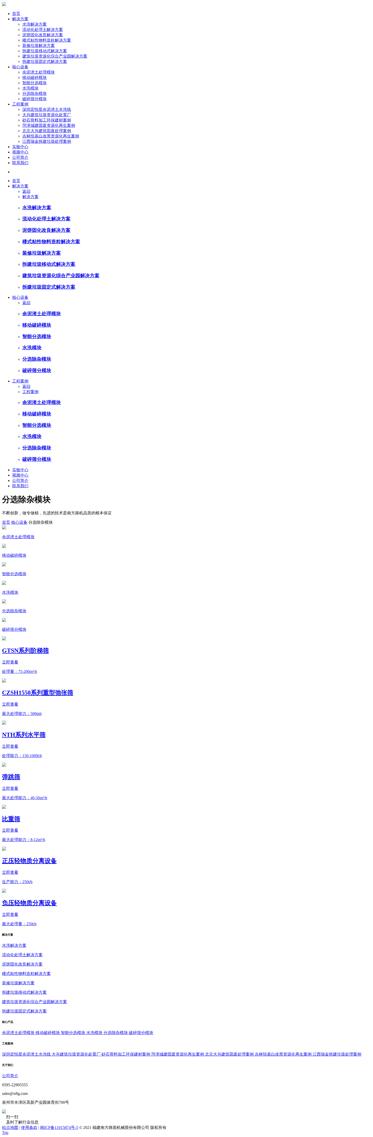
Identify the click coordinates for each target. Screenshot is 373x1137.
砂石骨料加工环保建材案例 (46, 120)
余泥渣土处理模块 (38, 72)
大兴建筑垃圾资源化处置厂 (46, 115)
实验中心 (20, 147)
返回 (26, 191)
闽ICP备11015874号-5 (59, 1127)
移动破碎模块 (34, 77)
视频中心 (20, 152)
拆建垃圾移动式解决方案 (44, 51)
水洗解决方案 (34, 24)
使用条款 (29, 1127)
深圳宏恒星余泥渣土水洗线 (46, 109)
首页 (16, 13)
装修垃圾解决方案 (38, 45)
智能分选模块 (34, 83)
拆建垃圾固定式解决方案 (44, 61)
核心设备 (20, 67)
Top (5, 1132)
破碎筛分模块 (34, 99)
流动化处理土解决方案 (42, 29)
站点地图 (10, 1127)
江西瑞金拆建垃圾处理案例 (46, 141)
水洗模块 (30, 88)
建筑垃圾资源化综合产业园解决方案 (54, 56)
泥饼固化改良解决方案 (42, 35)
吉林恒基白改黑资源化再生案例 (50, 136)
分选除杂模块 (34, 93)
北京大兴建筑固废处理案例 (46, 131)
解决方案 (20, 19)
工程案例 (20, 104)
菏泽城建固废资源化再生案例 (48, 125)
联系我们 (20, 163)
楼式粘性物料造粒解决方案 (46, 40)
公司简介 (20, 157)
